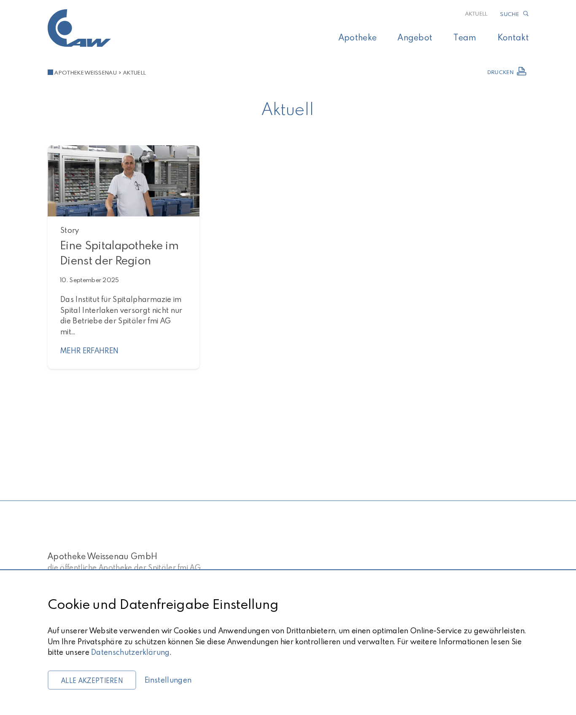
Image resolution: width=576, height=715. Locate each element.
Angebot (415, 37)
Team (464, 37)
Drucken (500, 72)
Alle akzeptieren (92, 680)
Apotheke (358, 37)
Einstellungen (168, 680)
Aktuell (476, 13)
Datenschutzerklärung (130, 652)
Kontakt (513, 37)
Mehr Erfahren (89, 350)
